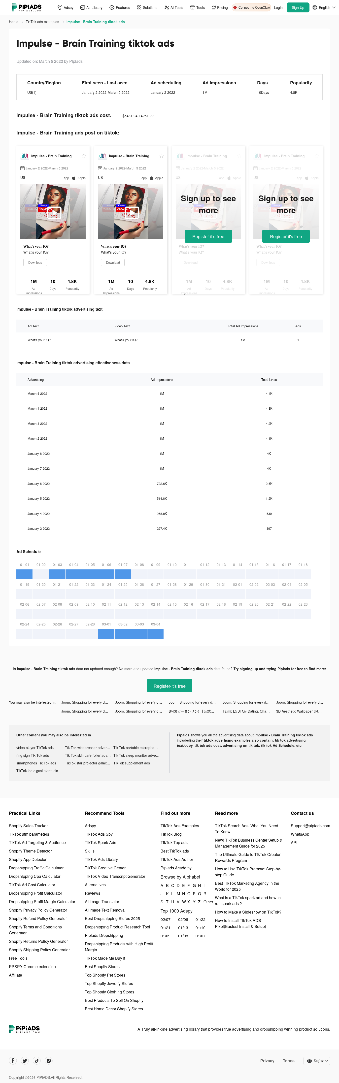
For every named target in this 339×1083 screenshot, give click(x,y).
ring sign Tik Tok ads (32, 755)
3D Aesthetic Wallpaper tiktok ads (302, 711)
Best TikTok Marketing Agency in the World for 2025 (247, 886)
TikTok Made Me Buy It (105, 958)
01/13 (183, 927)
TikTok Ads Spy (99, 834)
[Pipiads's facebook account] (13, 1061)
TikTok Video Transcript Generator (115, 876)
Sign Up (298, 7)
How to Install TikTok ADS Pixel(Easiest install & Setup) (240, 923)
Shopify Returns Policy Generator (38, 941)
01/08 (183, 936)
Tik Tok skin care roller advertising (89, 755)
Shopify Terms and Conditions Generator (35, 930)
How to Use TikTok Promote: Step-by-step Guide (248, 872)
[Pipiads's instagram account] (49, 1061)
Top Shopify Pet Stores (105, 975)
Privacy (267, 1060)
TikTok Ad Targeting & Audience (37, 842)
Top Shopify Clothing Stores (109, 992)
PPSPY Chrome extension (32, 966)
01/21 (165, 927)
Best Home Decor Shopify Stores (114, 1009)
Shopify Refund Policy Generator (38, 918)
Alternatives (95, 884)
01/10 (200, 927)
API (294, 842)
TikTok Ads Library (101, 859)
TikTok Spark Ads (100, 842)
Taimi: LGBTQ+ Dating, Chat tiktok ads (249, 711)
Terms (289, 1060)
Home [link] (14, 21)
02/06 (183, 919)
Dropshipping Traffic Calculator (36, 868)
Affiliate (15, 975)
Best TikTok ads (175, 851)
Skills (90, 851)
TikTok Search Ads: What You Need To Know (246, 828)
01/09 (165, 936)
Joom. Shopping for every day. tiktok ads (88, 702)
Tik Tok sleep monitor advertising (137, 755)
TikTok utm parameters (29, 834)
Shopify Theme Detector (30, 851)
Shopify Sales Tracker (28, 825)
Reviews (92, 893)
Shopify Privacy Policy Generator (38, 910)
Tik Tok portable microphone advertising (137, 747)
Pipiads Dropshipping (104, 935)
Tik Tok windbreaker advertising (89, 747)
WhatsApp (300, 834)
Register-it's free (208, 236)
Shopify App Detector (27, 859)
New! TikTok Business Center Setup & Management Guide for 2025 (248, 843)
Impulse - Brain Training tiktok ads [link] (96, 21)
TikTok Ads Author (177, 859)
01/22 (200, 919)
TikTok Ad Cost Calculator (32, 884)
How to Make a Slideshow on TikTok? (248, 912)
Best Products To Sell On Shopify (114, 1000)
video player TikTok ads (35, 747)
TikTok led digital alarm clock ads (40, 770)
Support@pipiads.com (310, 825)
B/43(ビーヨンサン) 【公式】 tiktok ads (196, 711)
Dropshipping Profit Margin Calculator (42, 901)
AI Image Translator (102, 901)
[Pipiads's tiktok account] (37, 1061)
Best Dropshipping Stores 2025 (112, 918)
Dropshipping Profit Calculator (35, 893)
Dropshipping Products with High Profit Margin (119, 946)
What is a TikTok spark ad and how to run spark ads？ (248, 900)
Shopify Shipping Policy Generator (39, 949)
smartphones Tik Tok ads (36, 762)
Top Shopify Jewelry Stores (109, 983)
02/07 (165, 919)
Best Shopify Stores (102, 966)
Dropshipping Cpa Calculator (34, 876)
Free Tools (18, 958)
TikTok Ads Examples (180, 825)
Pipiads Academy (176, 868)
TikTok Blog (171, 834)
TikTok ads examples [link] (43, 21)
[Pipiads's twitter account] (25, 1061)
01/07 (200, 936)
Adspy (90, 825)
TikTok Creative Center (105, 868)
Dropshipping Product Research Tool (117, 927)
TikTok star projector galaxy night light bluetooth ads (89, 762)
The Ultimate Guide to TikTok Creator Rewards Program (247, 857)
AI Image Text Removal (105, 910)
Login (278, 7)
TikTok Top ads (174, 842)
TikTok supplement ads (131, 762)
